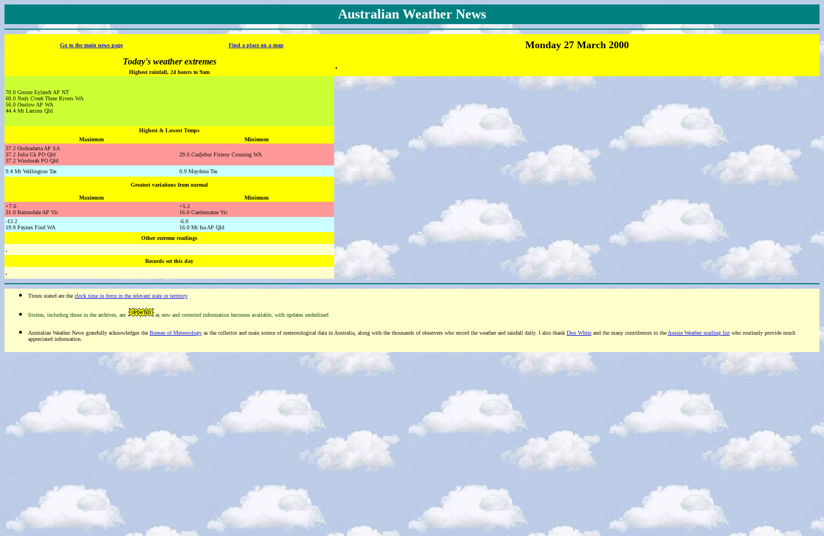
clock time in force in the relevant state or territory (131, 296)
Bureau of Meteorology (176, 333)
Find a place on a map (256, 45)
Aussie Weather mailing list (699, 333)
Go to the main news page (91, 45)
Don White (579, 333)
